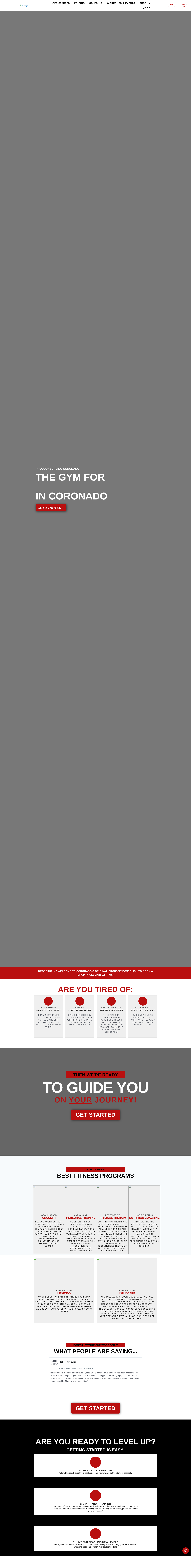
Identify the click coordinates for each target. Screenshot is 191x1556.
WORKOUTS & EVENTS (121, 3)
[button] (37, 1375)
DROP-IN (144, 3)
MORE (146, 8)
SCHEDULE (96, 3)
